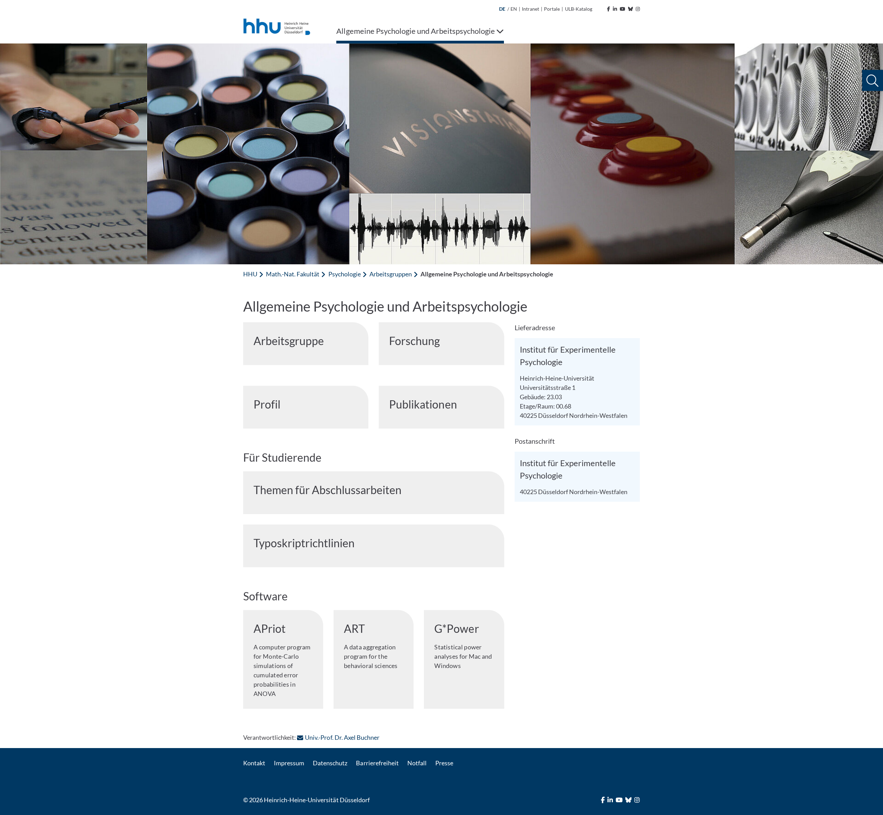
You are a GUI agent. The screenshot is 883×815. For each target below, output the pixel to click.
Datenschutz (330, 763)
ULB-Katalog (578, 9)
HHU (250, 274)
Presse (444, 763)
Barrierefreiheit (377, 763)
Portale (552, 9)
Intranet (530, 9)
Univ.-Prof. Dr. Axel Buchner (342, 737)
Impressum (289, 763)
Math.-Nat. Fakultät (292, 274)
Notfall (417, 763)
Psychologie (344, 274)
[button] (872, 80)
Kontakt (254, 763)
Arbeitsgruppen (390, 274)
